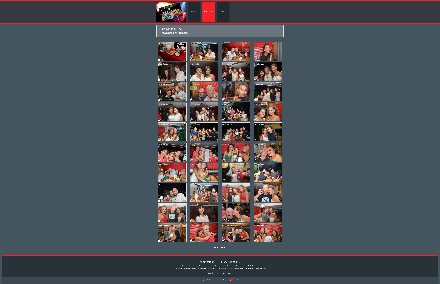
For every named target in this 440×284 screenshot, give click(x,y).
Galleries (208, 11)
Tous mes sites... (227, 273)
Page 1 (216, 247)
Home (193, 11)
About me (223, 11)
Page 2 (223, 247)
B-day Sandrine (163, 44)
